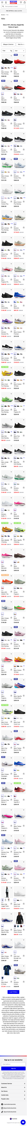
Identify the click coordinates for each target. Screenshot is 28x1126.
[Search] (3, 6)
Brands (3, 14)
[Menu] (2, 2)
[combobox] (13, 6)
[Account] (6, 2)
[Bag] (25, 2)
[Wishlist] (21, 2)
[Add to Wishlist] (11, 56)
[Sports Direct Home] (13, 2)
